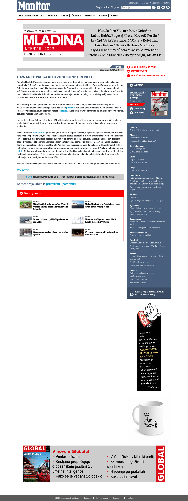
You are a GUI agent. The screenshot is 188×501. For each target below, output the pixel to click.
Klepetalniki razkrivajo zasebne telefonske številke (147, 222)
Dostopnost (117, 498)
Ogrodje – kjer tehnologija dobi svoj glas (146, 200)
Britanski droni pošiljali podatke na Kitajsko (50, 220)
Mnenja (89, 15)
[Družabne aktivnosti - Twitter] (158, 7)
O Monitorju (134, 3)
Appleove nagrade (137, 276)
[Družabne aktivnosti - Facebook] (153, 7)
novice (118, 67)
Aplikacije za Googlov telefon (142, 273)
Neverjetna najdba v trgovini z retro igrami (50, 233)
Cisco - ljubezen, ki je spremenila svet (145, 208)
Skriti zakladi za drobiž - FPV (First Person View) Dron (147, 247)
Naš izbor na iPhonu (138, 282)
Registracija (102, 7)
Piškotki (144, 3)
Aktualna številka (31, 15)
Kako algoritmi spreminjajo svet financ (146, 178)
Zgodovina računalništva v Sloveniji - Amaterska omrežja (146, 212)
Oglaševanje (155, 3)
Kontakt (166, 3)
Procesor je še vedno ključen (141, 235)
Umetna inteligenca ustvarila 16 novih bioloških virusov (100, 220)
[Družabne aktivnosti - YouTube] (162, 7)
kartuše (63, 111)
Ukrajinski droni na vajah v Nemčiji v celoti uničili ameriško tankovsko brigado (51, 207)
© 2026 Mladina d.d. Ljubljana (66, 498)
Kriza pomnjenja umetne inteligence (145, 227)
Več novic (23, 170)
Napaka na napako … (138, 159)
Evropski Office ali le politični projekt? (145, 243)
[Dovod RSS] (167, 7)
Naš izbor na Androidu (139, 279)
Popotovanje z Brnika (139, 137)
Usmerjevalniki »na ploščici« (142, 265)
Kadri (114, 15)
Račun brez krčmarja (138, 162)
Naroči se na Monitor (143, 67)
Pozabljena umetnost (138, 170)
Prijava (115, 7)
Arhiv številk (139, 113)
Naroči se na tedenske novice (148, 75)
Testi (64, 15)
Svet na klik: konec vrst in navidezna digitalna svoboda (145, 188)
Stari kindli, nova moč (139, 262)
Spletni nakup (139, 71)
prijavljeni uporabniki (61, 184)
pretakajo (70, 108)
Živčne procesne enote (139, 152)
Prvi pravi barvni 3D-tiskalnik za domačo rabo (101, 233)
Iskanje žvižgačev (137, 148)
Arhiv (103, 15)
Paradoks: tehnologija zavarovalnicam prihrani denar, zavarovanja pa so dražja (147, 182)
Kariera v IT (135, 197)
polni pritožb (39, 132)
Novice (52, 15)
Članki (76, 15)
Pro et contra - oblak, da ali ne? (143, 141)
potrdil (20, 151)
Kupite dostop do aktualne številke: (149, 292)
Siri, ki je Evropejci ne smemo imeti (144, 130)
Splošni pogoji (102, 498)
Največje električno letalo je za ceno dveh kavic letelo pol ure (102, 205)
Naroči (29, 176)
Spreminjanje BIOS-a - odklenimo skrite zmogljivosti (146, 257)
